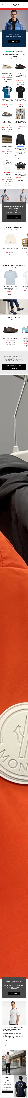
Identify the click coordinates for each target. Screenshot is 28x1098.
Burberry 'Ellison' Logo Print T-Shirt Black (20, 100)
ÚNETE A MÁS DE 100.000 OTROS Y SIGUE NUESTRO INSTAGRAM (14, 367)
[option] (14, 29)
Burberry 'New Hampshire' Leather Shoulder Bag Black (20, 174)
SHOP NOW (14, 41)
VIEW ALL (14, 267)
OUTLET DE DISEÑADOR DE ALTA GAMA (14, 1)
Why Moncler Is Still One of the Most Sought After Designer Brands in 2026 (13, 1029)
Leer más (5, 1040)
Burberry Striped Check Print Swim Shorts (20, 122)
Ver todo (14, 993)
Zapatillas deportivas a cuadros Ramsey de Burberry (20, 76)
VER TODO (14, 58)
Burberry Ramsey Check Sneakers (7, 74)
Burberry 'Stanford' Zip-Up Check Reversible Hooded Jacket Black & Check (20, 151)
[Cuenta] (23, 5)
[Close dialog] (26, 1076)
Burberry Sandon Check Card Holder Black (7, 148)
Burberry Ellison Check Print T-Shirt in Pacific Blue (7, 100)
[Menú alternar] (2, 4)
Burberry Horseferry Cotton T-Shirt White (7, 176)
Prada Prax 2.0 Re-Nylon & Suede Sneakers (10, 339)
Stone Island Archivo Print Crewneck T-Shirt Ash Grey (11, 288)
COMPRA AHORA (14, 217)
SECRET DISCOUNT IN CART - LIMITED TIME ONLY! (13, 9)
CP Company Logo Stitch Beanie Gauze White (10, 249)
